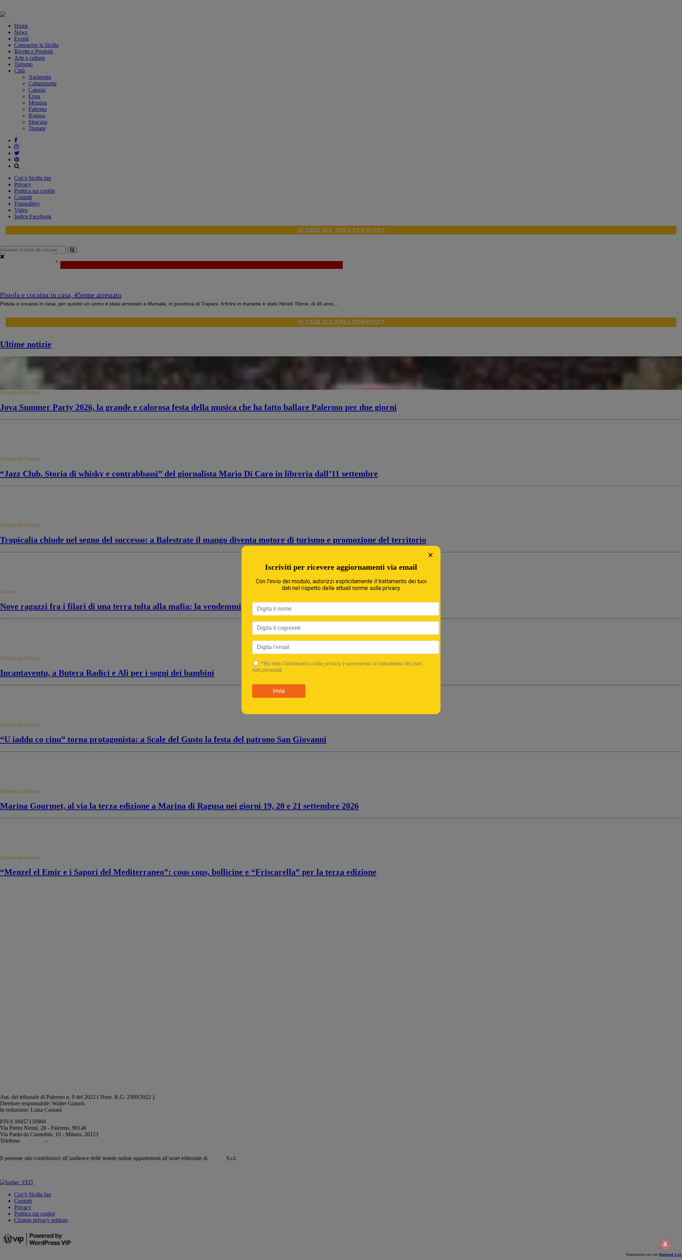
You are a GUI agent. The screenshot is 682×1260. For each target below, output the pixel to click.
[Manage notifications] (665, 1244)
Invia (279, 691)
